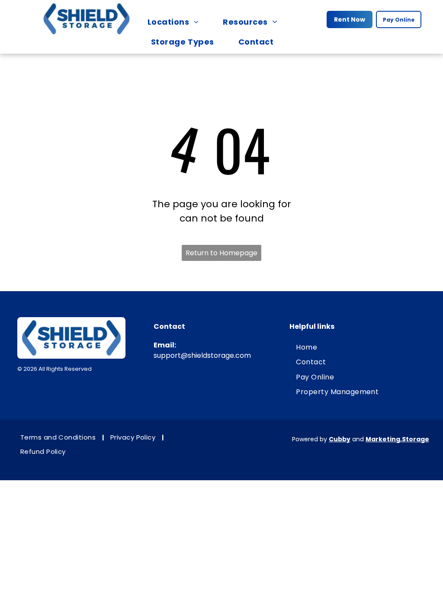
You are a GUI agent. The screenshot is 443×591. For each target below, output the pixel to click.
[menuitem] (177, 22)
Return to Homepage (221, 253)
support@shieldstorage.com (202, 355)
